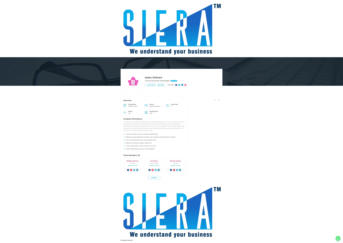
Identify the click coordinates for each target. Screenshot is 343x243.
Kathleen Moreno (133, 161)
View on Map (174, 80)
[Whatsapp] (338, 238)
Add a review (150, 85)
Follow (162, 85)
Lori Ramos (154, 161)
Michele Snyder (175, 161)
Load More (154, 177)
